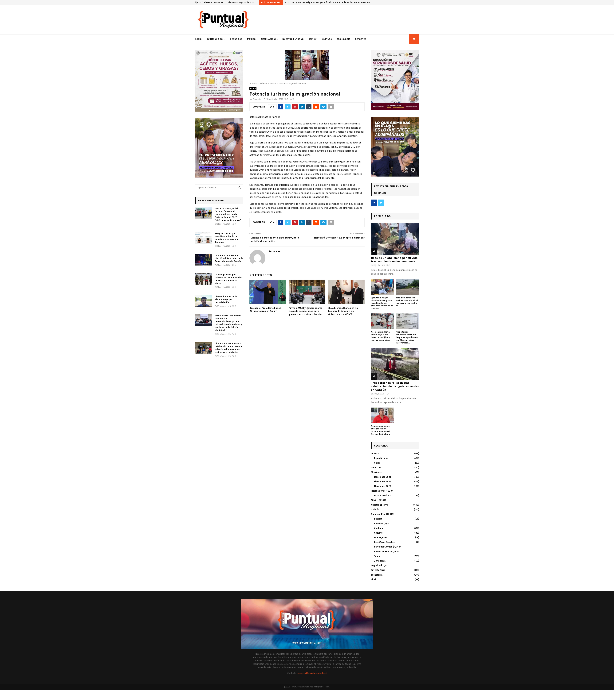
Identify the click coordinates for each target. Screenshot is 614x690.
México (251, 39)
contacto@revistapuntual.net (312, 673)
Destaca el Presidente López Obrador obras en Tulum (265, 310)
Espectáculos (381, 458)
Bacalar (378, 518)
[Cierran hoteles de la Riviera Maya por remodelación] (203, 301)
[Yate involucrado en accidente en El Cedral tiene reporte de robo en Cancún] (407, 287)
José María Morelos (384, 542)
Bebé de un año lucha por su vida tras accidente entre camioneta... (394, 259)
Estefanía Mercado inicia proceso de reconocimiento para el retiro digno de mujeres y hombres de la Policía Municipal (228, 323)
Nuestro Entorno (293, 39)
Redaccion (257, 99)
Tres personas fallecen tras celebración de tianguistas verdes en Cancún (395, 386)
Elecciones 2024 (382, 486)
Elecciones (376, 472)
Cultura (327, 39)
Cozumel (378, 533)
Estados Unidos (382, 495)
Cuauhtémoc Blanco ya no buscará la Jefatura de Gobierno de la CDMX (343, 311)
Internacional (269, 39)
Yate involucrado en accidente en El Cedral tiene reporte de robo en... (407, 302)
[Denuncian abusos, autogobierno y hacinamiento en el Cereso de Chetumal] (382, 415)
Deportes (360, 39)
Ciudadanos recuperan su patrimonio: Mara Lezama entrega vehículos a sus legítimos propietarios (228, 348)
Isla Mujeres (380, 537)
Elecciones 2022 (382, 481)
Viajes (377, 463)
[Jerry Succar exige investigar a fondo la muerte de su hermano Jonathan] (203, 237)
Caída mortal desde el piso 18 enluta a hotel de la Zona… (321, 2)
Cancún (378, 523)
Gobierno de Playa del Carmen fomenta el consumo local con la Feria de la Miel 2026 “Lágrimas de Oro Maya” (228, 214)
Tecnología (343, 39)
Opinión (312, 39)
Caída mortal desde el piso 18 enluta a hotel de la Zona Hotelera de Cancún (229, 258)
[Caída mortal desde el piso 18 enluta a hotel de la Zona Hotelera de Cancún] (203, 260)
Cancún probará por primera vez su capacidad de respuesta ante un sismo (228, 279)
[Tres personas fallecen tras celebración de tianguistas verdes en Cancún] (395, 364)
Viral (373, 579)
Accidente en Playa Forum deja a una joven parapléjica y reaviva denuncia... (380, 336)
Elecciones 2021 (382, 477)
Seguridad (236, 39)
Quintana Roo (214, 39)
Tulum (377, 556)
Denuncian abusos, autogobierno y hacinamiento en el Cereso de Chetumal (381, 430)
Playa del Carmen (383, 546)
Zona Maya (380, 560)
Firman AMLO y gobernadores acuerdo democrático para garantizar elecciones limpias (305, 311)
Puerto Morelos (382, 551)
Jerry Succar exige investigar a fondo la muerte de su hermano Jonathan (227, 237)
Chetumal (379, 528)
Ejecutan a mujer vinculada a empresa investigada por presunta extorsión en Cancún (382, 303)
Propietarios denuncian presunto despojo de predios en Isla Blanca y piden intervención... (407, 337)
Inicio (198, 39)
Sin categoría (378, 570)
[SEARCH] (239, 187)
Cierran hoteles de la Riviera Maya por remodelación (226, 299)
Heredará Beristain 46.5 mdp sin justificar (339, 237)
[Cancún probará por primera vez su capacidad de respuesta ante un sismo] (203, 279)
